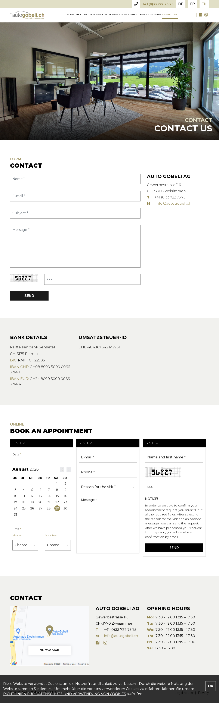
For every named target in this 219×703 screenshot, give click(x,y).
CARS (92, 14)
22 (57, 502)
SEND (29, 296)
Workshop (131, 14)
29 (57, 508)
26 (32, 508)
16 (65, 496)
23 (65, 502)
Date (16, 454)
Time (16, 528)
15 (57, 496)
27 (40, 508)
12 (32, 496)
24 (15, 508)
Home (70, 14)
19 (32, 502)
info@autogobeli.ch (173, 203)
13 (40, 496)
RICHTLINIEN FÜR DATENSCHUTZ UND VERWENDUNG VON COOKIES (64, 694)
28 (49, 508)
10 (15, 496)
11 (23, 496)
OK (210, 686)
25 (23, 508)
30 (65, 508)
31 (15, 515)
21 (48, 502)
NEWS (143, 14)
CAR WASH (154, 14)
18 (23, 502)
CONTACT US (169, 14)
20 (40, 502)
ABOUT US (81, 14)
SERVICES (101, 14)
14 (48, 496)
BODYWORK (116, 14)
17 (15, 502)
